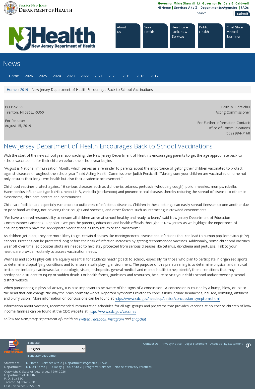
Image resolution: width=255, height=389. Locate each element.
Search (201, 13)
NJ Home (164, 7)
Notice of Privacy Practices (133, 367)
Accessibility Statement (226, 343)
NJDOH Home (35, 367)
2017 (154, 75)
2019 (126, 75)
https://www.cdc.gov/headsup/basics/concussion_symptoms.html (167, 298)
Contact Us (150, 343)
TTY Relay (55, 367)
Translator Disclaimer (41, 355)
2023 (71, 75)
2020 (113, 75)
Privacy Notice (172, 343)
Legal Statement (196, 343)
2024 (57, 75)
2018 (140, 75)
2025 (43, 75)
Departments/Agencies (219, 7)
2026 (29, 75)
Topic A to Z (73, 367)
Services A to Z (185, 7)
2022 (85, 75)
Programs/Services (98, 367)
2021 (99, 75)
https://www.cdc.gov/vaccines (112, 311)
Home (14, 75)
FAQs (245, 7)
